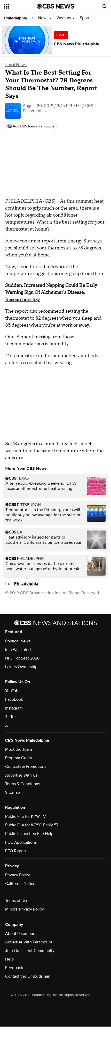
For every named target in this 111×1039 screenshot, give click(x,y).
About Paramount (21, 933)
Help (9, 959)
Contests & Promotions (25, 766)
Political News (17, 641)
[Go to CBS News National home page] (55, 6)
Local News (16, 65)
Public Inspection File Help (29, 834)
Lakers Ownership (21, 667)
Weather (65, 18)
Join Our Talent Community (29, 951)
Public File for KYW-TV (25, 816)
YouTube (13, 691)
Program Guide (18, 758)
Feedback (14, 968)
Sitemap (12, 792)
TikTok (11, 717)
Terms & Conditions (22, 784)
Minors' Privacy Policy (24, 909)
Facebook (14, 699)
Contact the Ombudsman (27, 976)
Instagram (14, 708)
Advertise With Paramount (28, 942)
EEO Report (15, 851)
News (43, 18)
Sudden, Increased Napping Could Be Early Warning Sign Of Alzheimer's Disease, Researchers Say (51, 292)
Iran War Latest (18, 650)
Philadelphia (15, 18)
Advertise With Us (21, 775)
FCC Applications (21, 842)
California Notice (20, 884)
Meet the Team (18, 749)
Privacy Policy (17, 875)
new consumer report (32, 241)
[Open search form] (104, 6)
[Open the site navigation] (20, 6)
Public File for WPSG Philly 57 (31, 825)
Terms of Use (16, 901)
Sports (86, 18)
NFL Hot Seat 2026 (22, 658)
